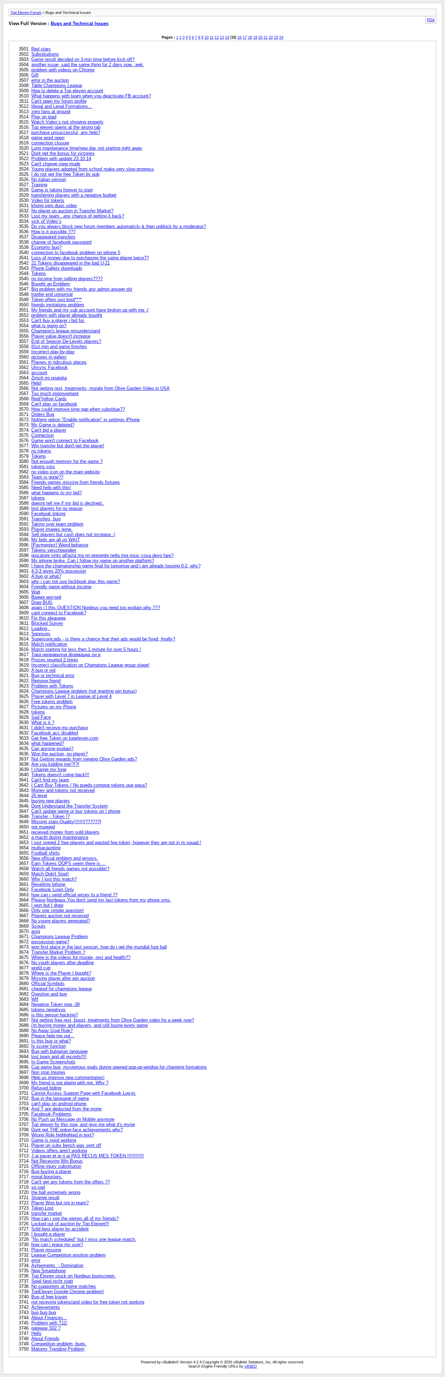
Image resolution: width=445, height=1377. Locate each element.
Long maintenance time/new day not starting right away (86, 148)
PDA (431, 20)
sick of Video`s (46, 221)
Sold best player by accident (60, 1229)
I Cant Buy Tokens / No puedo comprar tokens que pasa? (89, 785)
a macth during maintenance (59, 837)
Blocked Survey (47, 623)
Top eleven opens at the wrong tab (65, 127)
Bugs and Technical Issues (79, 23)
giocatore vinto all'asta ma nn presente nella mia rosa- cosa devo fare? (102, 555)
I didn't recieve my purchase (59, 727)
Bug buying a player (51, 1171)
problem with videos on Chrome (63, 69)
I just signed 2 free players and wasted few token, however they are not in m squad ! (116, 842)
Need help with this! (51, 487)
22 (271, 37)
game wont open (47, 137)
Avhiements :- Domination (57, 1265)
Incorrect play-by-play (53, 351)
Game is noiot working (53, 1140)
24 (281, 37)
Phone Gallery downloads (56, 268)
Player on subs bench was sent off (66, 1145)
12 (217, 37)
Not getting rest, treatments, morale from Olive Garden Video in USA (100, 388)
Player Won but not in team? (60, 1202)
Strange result (45, 1197)
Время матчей (46, 597)
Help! (36, 383)
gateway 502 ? (45, 1328)
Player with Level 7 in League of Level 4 (71, 696)
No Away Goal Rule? (52, 1030)
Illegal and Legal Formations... (61, 106)
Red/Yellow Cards (49, 398)
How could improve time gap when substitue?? (78, 409)
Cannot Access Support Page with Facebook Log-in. (83, 1093)
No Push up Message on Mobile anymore (72, 1119)
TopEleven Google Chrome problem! (67, 1291)
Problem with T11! (49, 1322)
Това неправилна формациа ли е (65, 654)
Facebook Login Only (52, 889)
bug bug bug (43, 1312)
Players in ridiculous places (59, 362)
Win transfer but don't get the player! (67, 445)
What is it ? (42, 722)
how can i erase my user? (57, 1244)
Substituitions (45, 54)
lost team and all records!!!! (59, 1056)
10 (206, 37)
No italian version (48, 179)
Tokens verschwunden (53, 550)
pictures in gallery (49, 357)
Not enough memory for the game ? (67, 461)
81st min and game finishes (59, 346)
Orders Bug (42, 414)
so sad (38, 1187)
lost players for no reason (56, 508)
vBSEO (250, 1366)
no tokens (41, 451)
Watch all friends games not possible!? (70, 868)
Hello (36, 1333)
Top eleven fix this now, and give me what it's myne (83, 1124)
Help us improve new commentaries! (68, 1077)
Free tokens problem (52, 701)
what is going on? (48, 325)
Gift (35, 75)
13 (222, 37)
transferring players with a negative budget (73, 195)
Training (39, 184)
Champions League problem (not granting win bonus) (84, 691)
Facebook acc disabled (54, 732)
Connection (42, 435)
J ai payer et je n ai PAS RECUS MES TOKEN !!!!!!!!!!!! (87, 1155)
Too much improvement (55, 393)
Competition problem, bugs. (59, 1343)
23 (276, 37)
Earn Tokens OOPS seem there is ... (68, 863)
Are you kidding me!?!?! (55, 764)
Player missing (46, 1249)
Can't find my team (50, 779)
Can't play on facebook (54, 404)
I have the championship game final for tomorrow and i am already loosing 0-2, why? (116, 565)
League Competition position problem (68, 1255)
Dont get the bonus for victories (63, 153)
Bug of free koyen (49, 1296)
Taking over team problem (57, 524)
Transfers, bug (45, 518)
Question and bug (49, 994)
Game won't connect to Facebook (65, 440)
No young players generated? (60, 920)
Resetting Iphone (48, 884)
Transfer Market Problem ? (58, 952)
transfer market (46, 1213)
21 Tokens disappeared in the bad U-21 (70, 263)
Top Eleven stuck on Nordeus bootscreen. (73, 1275)
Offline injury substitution (56, 1166)
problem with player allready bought (66, 315)
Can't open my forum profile (59, 101)
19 (255, 37)
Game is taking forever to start (62, 189)
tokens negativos (48, 1009)
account (39, 372)
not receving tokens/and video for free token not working (87, 1302)
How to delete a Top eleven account (67, 90)
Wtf (34, 999)
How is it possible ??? (53, 231)
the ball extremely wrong (55, 1192)
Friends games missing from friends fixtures (75, 482)
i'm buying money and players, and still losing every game (89, 1025)
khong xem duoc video (54, 205)
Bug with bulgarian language (59, 1051)
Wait (35, 592)
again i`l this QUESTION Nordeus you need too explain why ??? (95, 607)
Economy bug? (46, 247)
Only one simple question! (57, 910)
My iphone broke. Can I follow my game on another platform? (92, 560)
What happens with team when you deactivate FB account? (91, 96)
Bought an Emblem (50, 283)
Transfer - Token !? (50, 816)
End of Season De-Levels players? (66, 341)
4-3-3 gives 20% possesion (58, 571)
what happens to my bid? (56, 492)
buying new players (50, 800)
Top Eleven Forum (25, 12)
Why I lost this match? (54, 879)
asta (35, 931)
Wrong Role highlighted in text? (62, 1135)
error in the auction (50, 80)
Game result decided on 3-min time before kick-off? (83, 59)
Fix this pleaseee (48, 618)
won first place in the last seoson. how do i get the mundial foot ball (99, 947)
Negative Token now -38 (55, 1004)
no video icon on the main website (65, 471)
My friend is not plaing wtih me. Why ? (69, 1082)
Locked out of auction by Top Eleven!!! (70, 1223)
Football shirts (45, 853)
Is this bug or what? (51, 1041)
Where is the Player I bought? (61, 973)
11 (211, 37)
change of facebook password (61, 242)
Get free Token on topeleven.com (64, 738)
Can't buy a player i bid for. (58, 320)
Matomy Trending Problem (57, 1349)
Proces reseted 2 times (54, 659)
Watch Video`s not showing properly (67, 122)
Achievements (45, 1307)
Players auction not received (60, 915)
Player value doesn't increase (60, 336)
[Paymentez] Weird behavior (59, 545)
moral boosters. (47, 1176)
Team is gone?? (47, 477)
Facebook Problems (51, 1114)
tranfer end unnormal (52, 294)
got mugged (43, 826)
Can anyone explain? (52, 748)
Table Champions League (56, 85)
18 (250, 37)
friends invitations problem (57, 304)
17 (245, 37)
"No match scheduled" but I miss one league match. (83, 1239)
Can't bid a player (48, 430)
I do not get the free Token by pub (65, 174)
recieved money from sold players (65, 832)
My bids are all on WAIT (55, 539)
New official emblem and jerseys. (64, 858)
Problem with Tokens (52, 685)
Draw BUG (41, 602)
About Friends (45, 1338)
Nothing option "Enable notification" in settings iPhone (85, 419)
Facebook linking (48, 513)
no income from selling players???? (67, 278)
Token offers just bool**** (56, 299)
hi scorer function (48, 1046)
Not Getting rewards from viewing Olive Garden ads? (84, 759)
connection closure (50, 142)
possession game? (50, 941)
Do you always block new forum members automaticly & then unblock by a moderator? (118, 226)
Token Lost (42, 1208)
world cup (40, 967)
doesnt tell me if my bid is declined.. (67, 503)
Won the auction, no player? (59, 753)
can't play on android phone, (59, 1103)
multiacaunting (45, 847)
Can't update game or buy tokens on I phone (75, 811)
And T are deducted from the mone (66, 1108)
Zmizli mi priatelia (49, 377)
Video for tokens (47, 200)
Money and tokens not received (63, 790)
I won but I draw (47, 905)
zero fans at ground (50, 111)
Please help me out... (52, 1035)
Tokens (38, 273)
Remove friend (45, 680)
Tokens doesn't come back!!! (60, 774)
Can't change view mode (55, 163)
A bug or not (43, 670)
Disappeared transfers (53, 236)
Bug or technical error (52, 675)
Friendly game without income (61, 586)
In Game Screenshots (53, 1061)
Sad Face (41, 717)
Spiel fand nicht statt (52, 1281)
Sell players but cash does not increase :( (73, 534)
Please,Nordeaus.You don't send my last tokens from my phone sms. (101, 900)
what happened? (47, 743)
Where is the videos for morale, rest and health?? (80, 957)
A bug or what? (46, 576)
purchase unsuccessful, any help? (65, 132)
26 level (39, 795)
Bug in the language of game (60, 1098)
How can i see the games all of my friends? (75, 1218)
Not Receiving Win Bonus (57, 1161)
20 (260, 37)
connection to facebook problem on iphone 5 (75, 252)
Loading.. (40, 628)
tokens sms (43, 466)
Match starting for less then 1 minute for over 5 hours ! (86, 649)
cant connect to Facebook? (58, 612)
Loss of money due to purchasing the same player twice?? (90, 257)
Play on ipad (43, 116)
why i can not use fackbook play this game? (75, 581)
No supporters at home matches (63, 1286)
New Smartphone (48, 1270)
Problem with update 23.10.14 (61, 158)
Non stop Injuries (48, 1072)
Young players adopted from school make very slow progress (92, 169)
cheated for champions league (61, 988)
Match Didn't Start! (50, 873)
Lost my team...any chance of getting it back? (77, 216)
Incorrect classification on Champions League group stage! (90, 665)
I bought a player (48, 1234)
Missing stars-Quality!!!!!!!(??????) (66, 821)
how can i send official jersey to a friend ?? (74, 894)
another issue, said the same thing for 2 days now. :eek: (87, 64)
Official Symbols (48, 983)
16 (239, 37)
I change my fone (48, 769)
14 (227, 37)
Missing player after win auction (63, 978)
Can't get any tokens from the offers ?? (70, 1182)
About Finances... (49, 1317)
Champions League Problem (59, 936)
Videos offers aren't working (59, 1150)
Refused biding (46, 1088)
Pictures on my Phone (53, 706)
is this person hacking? (54, 1014)
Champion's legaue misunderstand (65, 330)
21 (266, 37)
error (35, 1260)
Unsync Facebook (49, 367)
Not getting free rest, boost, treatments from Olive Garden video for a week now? (112, 1020)
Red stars (41, 49)
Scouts (38, 926)
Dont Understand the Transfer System (69, 806)
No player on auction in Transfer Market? (72, 210)
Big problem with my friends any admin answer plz (81, 289)
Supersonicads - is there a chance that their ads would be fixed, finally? (103, 639)
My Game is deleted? (52, 424)
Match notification (49, 644)
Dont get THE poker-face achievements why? (77, 1129)
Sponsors (40, 633)
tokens (38, 498)
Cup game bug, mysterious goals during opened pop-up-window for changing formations (119, 1067)
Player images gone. (52, 529)
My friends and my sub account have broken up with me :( (89, 310)
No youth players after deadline (62, 962)
